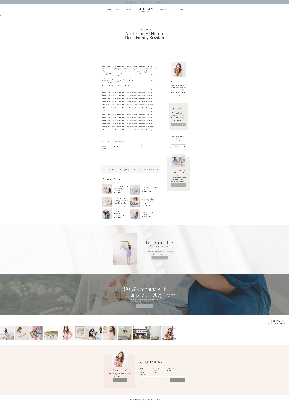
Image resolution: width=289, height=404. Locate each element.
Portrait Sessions (144, 29)
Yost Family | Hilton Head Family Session (145, 169)
